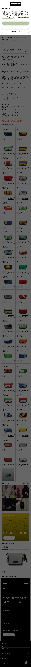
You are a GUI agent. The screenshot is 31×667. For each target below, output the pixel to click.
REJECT (15, 27)
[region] (15, 17)
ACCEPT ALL (15, 23)
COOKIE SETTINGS (15, 31)
